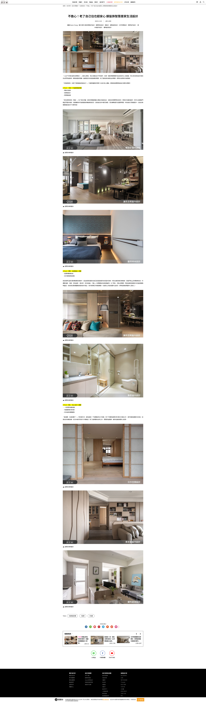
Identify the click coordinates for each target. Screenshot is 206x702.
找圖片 (80, 2)
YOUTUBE (123, 684)
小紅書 (122, 689)
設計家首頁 (105, 675)
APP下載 (87, 675)
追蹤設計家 (124, 673)
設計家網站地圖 (106, 673)
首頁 (64, 6)
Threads (123, 682)
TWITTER (123, 693)
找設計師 (74, 2)
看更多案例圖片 (69, 152)
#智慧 (82, 616)
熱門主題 (104, 693)
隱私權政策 (105, 699)
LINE (122, 678)
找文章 (86, 2)
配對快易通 (88, 678)
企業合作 (71, 684)
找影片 (96, 2)
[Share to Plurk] (107, 627)
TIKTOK (123, 687)
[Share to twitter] (103, 627)
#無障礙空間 (72, 616)
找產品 (91, 2)
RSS (122, 696)
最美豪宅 (133, 2)
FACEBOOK (124, 675)
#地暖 (91, 616)
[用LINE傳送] (90, 627)
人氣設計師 (109, 2)
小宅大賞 (126, 2)
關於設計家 (72, 673)
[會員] (200, 2)
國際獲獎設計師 (118, 2)
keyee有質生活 (89, 680)
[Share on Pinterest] (99, 627)
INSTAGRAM (124, 680)
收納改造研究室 (89, 682)
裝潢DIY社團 (88, 684)
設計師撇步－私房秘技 (78, 6)
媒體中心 (71, 687)
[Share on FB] (86, 627)
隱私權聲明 (72, 680)
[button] (136, 634)
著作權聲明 (72, 678)
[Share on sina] (111, 627)
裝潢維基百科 (105, 696)
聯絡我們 (71, 682)
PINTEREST (124, 691)
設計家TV (102, 2)
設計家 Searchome (4, 2)
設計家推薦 (88, 673)
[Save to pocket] (94, 627)
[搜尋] (203, 2)
